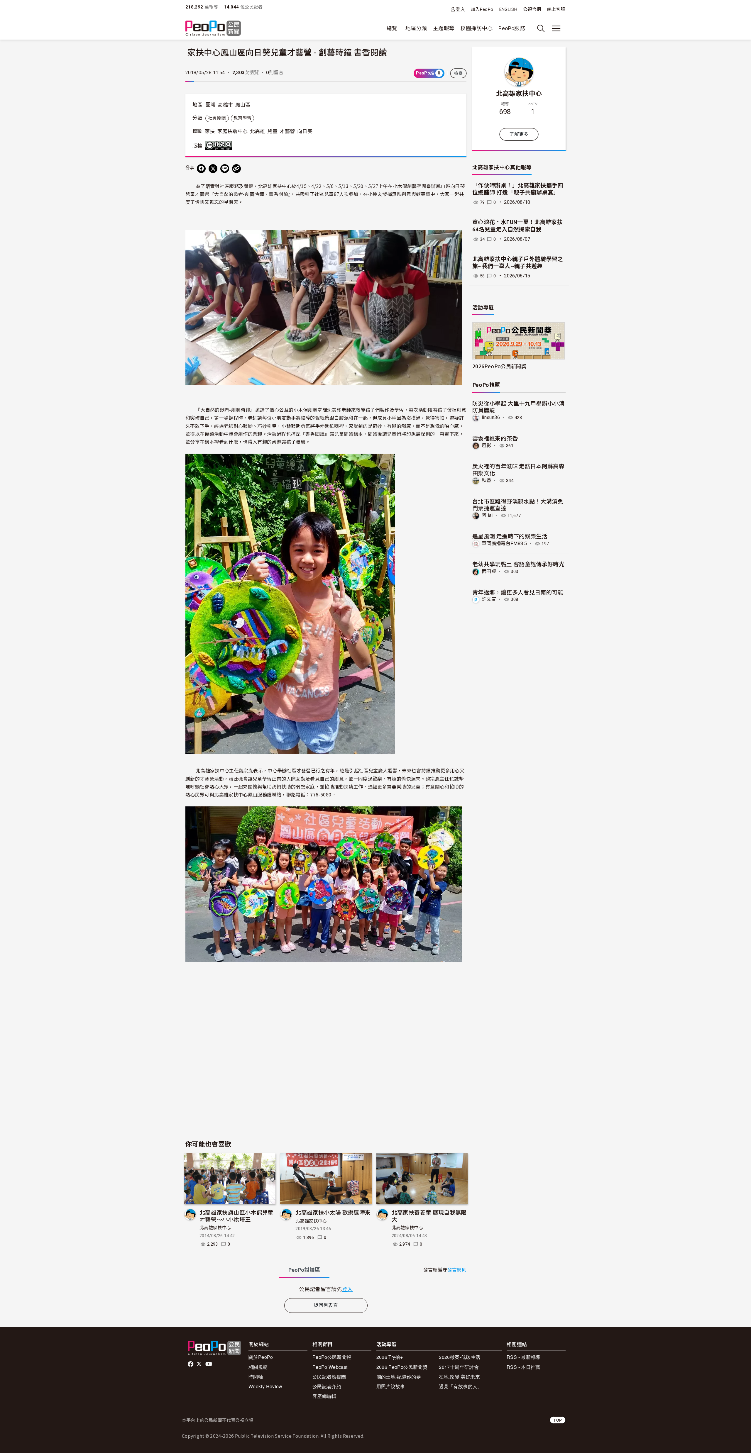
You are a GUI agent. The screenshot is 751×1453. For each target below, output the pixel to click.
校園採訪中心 (476, 28)
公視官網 (532, 9)
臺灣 (210, 105)
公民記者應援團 (329, 1376)
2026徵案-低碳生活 (459, 1357)
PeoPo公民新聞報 (331, 1357)
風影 (486, 445)
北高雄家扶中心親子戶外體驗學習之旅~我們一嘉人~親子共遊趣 (517, 263)
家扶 (210, 131)
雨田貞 (489, 571)
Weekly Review (265, 1386)
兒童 (272, 131)
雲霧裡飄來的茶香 (495, 438)
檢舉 (458, 73)
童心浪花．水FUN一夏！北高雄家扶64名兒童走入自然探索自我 (517, 226)
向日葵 (304, 131)
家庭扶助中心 (232, 131)
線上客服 (556, 9)
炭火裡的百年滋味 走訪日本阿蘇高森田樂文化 (518, 469)
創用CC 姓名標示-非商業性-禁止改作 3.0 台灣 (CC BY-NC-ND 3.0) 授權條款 (219, 145)
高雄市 (225, 105)
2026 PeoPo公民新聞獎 (401, 1367)
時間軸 (255, 1376)
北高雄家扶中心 (215, 1227)
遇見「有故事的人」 (460, 1386)
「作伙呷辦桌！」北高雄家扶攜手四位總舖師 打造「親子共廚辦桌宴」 (517, 189)
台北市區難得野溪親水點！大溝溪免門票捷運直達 (517, 504)
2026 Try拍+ (389, 1357)
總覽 (392, 28)
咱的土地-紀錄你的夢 (398, 1376)
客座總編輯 (324, 1396)
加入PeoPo (482, 9)
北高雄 (257, 131)
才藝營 (287, 131)
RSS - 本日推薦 (523, 1367)
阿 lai (487, 515)
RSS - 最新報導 (523, 1357)
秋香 (486, 480)
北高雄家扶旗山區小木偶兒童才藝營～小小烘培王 (236, 1215)
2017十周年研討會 (459, 1367)
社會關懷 (217, 118)
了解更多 (518, 134)
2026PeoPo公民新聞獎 (499, 366)
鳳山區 (243, 105)
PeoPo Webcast (330, 1367)
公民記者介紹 (326, 1386)
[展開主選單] (556, 28)
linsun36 (491, 417)
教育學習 (242, 118)
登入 (460, 9)
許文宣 (489, 599)
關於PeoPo (260, 1357)
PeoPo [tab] (304, 1270)
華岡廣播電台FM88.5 (504, 543)
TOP (558, 1420)
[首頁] (213, 28)
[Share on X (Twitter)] (213, 168)
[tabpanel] (325, 1288)
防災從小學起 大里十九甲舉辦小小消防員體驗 (518, 406)
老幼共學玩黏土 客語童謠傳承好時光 (518, 564)
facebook (191, 1364)
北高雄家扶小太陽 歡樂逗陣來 (333, 1212)
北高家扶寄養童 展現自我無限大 (429, 1215)
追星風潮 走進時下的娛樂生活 (509, 536)
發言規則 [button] (456, 1270)
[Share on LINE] (224, 168)
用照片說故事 (390, 1386)
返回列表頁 (326, 1305)
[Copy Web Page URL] (236, 168)
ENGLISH (508, 9)
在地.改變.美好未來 (459, 1376)
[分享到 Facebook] (201, 168)
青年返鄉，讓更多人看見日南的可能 (517, 592)
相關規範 (258, 1367)
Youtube (209, 1364)
